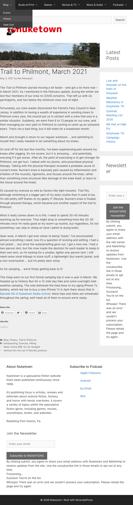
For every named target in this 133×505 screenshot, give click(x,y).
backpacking (11, 343)
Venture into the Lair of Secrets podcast (25, 350)
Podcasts (118, 4)
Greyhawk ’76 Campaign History (115, 137)
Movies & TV (69, 4)
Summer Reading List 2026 (114, 115)
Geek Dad (8, 24)
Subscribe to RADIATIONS (27, 455)
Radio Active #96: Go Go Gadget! (22, 346)
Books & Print (26, 4)
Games (48, 4)
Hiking (32, 343)
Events (6, 12)
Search (120, 19)
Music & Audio (95, 4)
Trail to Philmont (27, 339)
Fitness (7, 18)
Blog (5, 4)
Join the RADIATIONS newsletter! (118, 211)
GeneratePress (84, 499)
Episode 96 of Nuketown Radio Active (24, 293)
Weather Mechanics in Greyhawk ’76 (115, 102)
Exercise (23, 343)
